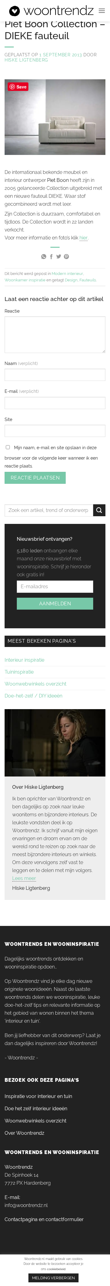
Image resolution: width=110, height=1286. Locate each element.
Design (71, 280)
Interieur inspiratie (24, 660)
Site (8, 419)
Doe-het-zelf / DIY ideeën (33, 696)
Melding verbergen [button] (53, 1278)
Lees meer (24, 878)
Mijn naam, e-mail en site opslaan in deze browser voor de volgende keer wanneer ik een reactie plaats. (51, 456)
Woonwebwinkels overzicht (35, 684)
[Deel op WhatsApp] (43, 257)
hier (83, 238)
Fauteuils (87, 280)
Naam (11, 363)
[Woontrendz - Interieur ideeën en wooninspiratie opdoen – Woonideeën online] (51, 11)
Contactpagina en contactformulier (44, 1219)
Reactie (12, 311)
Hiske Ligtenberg (26, 60)
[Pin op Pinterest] (66, 257)
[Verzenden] (99, 510)
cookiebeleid (56, 1269)
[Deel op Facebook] (51, 257)
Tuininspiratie (19, 672)
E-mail (12, 391)
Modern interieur (67, 273)
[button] (101, 10)
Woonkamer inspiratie (25, 280)
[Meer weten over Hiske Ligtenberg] (55, 742)
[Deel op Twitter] (58, 257)
